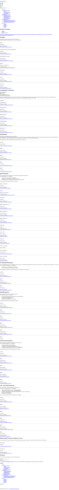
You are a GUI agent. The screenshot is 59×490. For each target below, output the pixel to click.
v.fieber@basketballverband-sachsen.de (5, 446)
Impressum (17, 488)
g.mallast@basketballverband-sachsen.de (6, 422)
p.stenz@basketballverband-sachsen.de (5, 453)
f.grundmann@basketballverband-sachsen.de (6, 215)
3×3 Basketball (6, 468)
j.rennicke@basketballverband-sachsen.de (6, 145)
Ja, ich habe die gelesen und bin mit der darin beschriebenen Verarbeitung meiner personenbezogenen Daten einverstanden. (22, 461)
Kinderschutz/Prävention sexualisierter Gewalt (6, 35)
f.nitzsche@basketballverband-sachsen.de (6, 222)
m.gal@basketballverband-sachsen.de (5, 229)
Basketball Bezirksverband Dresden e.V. (9, 21)
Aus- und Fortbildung (7, 12)
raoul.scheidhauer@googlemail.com (5, 436)
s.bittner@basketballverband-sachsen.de (6, 74)
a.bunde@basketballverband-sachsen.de (6, 208)
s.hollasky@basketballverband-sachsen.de (6, 81)
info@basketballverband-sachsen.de (5, 95)
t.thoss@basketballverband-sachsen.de (5, 88)
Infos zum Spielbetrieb (7, 15)
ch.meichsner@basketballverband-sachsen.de (6, 104)
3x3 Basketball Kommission (25, 34)
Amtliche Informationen (7, 13)
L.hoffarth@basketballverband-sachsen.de (6, 165)
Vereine (5, 11)
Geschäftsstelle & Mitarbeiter (7, 34)
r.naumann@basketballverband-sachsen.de (6, 118)
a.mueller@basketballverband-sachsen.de (6, 171)
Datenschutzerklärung (9, 461)
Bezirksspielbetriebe (5, 19)
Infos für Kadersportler (7, 18)
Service (3, 478)
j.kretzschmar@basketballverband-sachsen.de (6, 60)
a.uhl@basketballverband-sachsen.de (5, 53)
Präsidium (1, 34)
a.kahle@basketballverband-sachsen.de (5, 159)
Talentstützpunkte (6, 17)
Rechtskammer (14, 34)
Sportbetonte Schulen (7, 473)
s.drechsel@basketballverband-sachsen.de (6, 125)
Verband (3, 9)
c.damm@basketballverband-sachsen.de (6, 152)
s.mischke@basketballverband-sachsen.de (6, 369)
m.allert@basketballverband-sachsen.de (5, 313)
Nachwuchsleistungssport (7, 16)
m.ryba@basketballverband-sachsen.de (5, 383)
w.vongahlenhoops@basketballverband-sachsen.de (7, 67)
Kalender (5, 24)
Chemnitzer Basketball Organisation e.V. (10, 20)
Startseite (3, 31)
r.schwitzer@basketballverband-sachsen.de (6, 327)
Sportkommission (18, 34)
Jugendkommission (32, 34)
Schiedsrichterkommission (39, 34)
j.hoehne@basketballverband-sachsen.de (6, 334)
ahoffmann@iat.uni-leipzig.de (4, 408)
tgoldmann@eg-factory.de (4, 236)
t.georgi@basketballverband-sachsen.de (6, 290)
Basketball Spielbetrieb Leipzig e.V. (9, 22)
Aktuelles (5, 23)
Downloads (5, 25)
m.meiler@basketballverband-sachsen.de (6, 362)
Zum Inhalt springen (3, 1)
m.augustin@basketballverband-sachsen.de (6, 132)
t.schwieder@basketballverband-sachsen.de (6, 307)
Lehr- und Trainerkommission (47, 34)
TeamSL (5, 27)
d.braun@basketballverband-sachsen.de (6, 111)
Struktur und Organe (7, 10)
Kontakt (5, 26)
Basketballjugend (4, 14)
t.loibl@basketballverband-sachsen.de (5, 415)
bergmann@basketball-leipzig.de (5, 376)
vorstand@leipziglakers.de (4, 260)
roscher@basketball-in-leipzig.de (5, 243)
